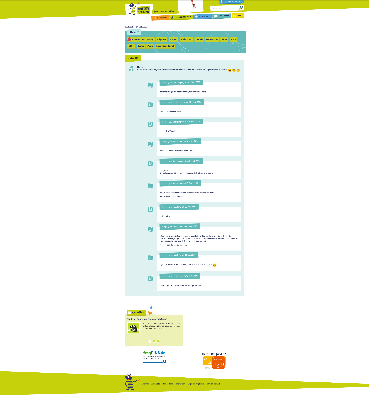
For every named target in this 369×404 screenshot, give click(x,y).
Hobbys (131, 46)
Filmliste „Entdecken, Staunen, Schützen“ (147, 319)
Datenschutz (168, 384)
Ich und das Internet (165, 46)
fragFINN (152, 358)
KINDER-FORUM (224, 16)
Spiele (233, 39)
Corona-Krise (212, 39)
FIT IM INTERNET (204, 16)
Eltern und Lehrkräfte (151, 384)
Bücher (141, 46)
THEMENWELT (162, 17)
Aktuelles (138, 312)
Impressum (180, 384)
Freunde (199, 39)
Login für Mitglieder (196, 384)
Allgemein (161, 39)
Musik (150, 46)
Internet (173, 39)
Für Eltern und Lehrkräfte (233, 1)
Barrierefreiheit (213, 384)
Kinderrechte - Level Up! (143, 39)
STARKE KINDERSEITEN (183, 17)
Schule (224, 39)
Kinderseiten (186, 39)
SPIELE (239, 15)
